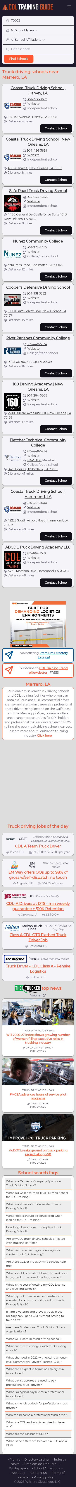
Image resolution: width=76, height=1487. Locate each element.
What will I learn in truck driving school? (33, 1339)
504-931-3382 (36, 293)
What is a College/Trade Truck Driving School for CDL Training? (37, 1195)
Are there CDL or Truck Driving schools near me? (36, 1264)
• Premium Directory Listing (28, 1459)
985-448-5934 (37, 344)
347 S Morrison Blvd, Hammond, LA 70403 (38, 571)
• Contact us (38, 1473)
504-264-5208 (37, 395)
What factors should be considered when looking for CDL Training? (34, 1218)
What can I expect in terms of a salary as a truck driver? (35, 1371)
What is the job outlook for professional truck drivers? (37, 1405)
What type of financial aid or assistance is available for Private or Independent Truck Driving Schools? (35, 1300)
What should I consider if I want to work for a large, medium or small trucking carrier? (37, 1275)
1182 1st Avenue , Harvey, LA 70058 (32, 117)
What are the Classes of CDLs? (27, 1434)
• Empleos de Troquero (39, 1464)
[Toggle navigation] (69, 7)
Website (33, 104)
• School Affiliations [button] (46, 1468)
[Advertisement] (38, 781)
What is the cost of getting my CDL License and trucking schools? (35, 1287)
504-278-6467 (37, 247)
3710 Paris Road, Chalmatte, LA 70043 (35, 265)
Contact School (56, 128)
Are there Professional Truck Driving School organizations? (35, 1329)
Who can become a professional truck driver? (37, 1415)
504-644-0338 (37, 197)
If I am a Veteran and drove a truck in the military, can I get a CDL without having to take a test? (35, 1316)
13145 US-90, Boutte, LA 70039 (30, 362)
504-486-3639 (37, 99)
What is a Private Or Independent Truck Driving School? (33, 1206)
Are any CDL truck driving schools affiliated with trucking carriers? (35, 1241)
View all (35, 995)
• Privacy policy (43, 1477)
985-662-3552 (36, 553)
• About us (17, 1473)
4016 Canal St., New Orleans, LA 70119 (35, 168)
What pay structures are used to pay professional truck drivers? (31, 1382)
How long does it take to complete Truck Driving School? (34, 1229)
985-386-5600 (37, 503)
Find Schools (18, 59)
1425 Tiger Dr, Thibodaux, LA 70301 (33, 469)
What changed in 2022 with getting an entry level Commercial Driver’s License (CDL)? (37, 1360)
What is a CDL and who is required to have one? (35, 1424)
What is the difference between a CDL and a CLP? (36, 1443)
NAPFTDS (34, 460)
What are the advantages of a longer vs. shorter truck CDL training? (33, 1252)
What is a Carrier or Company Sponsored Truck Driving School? (34, 1183)
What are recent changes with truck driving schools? (36, 1348)
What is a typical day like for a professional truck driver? (35, 1394)
